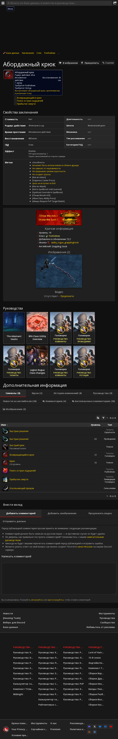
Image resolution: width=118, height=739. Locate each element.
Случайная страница (39, 729)
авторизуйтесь (37, 600)
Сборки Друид (96, 678)
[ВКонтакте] (94, 732)
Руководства (107, 618)
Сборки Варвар (97, 673)
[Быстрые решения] (5, 431)
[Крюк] (5, 463)
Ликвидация (109, 479)
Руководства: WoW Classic (74, 647)
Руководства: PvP (73, 683)
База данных (12, 52)
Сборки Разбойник (97, 694)
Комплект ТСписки (24, 689)
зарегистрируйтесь (55, 600)
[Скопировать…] (98, 418)
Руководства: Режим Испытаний (48, 694)
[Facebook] (105, 726)
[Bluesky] (100, 726)
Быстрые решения (19, 431)
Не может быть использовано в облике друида (55, 165)
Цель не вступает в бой (43, 183)
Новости (8, 613)
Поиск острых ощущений (30, 100)
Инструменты (107, 613)
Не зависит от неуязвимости (46, 168)
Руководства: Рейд (24, 678)
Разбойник (49, 52)
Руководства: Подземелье (48, 662)
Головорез (110, 456)
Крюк (12, 461)
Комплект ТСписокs (97, 668)
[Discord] (89, 726)
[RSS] (89, 732)
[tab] (13, 393)
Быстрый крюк (17, 445)
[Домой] (6, 731)
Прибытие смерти (26, 103)
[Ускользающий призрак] (5, 488)
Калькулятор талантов (24, 683)
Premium (55, 729)
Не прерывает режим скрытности (48, 171)
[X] (94, 726)
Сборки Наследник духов (97, 704)
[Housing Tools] (11, 618)
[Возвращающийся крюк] (5, 455)
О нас (53, 723)
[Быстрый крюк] (5, 447)
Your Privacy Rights (20, 729)
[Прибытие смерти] (5, 479)
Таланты (110, 429)
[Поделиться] (115, 3)
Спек (39, 52)
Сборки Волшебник (97, 699)
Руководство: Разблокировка (74, 652)
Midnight (18, 694)
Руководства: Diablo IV (97, 647)
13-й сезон (94, 657)
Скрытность (109, 432)
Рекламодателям (78, 723)
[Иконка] (8, 74)
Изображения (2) (59, 252)
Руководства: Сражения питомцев (48, 683)
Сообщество (107, 622)
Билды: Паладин (97, 689)
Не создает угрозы (41, 174)
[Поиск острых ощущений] (5, 470)
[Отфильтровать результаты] (103, 418)
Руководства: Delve (24, 657)
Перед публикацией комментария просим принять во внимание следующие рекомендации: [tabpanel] (57, 564)
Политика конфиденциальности (78, 729)
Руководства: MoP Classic (48, 647)
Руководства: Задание (48, 673)
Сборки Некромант (97, 683)
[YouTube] (110, 726)
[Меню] (3, 3)
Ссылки (109, 62)
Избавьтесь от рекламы (101, 627)
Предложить (67, 296)
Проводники (110, 439)
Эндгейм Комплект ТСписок (97, 662)
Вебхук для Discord (14, 622)
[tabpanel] (59, 456)
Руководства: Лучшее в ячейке (74, 657)
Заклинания (28, 52)
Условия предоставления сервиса (20, 735)
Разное (109, 446)
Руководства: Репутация (48, 678)
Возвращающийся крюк (29, 97)
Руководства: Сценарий (48, 689)
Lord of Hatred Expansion (97, 652)
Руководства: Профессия (24, 673)
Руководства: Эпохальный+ (24, 668)
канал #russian (85, 546)
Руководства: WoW (24, 647)
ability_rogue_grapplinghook (65, 242)
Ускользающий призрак (22, 488)
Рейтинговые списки (48, 704)
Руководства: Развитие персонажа (24, 662)
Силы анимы (110, 488)
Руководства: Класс (24, 652)
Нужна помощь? (20, 723)
